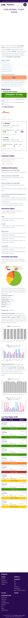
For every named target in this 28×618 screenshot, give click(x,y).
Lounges (3, 601)
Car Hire (3, 592)
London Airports (5, 602)
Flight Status (4, 62)
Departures (4, 580)
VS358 (10, 251)
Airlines (3, 584)
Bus (15, 581)
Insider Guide (4, 610)
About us (23, 615)
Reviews (3, 604)
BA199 (10, 240)
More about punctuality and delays (14, 86)
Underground (17, 588)
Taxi (15, 583)
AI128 (10, 225)
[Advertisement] (14, 29)
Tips (2, 606)
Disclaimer (16, 615)
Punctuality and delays (6, 69)
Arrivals (3, 578)
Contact (19, 615)
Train (15, 585)
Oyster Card (4, 597)
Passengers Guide (6, 595)
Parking (16, 592)
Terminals (17, 576)
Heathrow (10, 4)
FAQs (2, 608)
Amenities (3, 599)
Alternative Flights (5, 67)
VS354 (10, 247)
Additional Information (6, 65)
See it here (6, 100)
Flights (3, 576)
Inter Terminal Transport (20, 590)
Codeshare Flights (5, 64)
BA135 (10, 233)
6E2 (10, 218)
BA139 (10, 236)
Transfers (16, 586)
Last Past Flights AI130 (6, 71)
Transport (17, 579)
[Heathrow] (3, 5)
